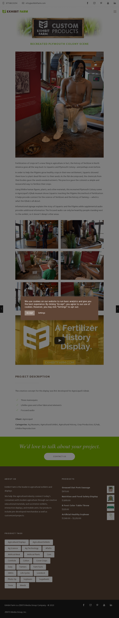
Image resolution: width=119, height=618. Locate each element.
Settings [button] (41, 313)
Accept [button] (29, 313)
